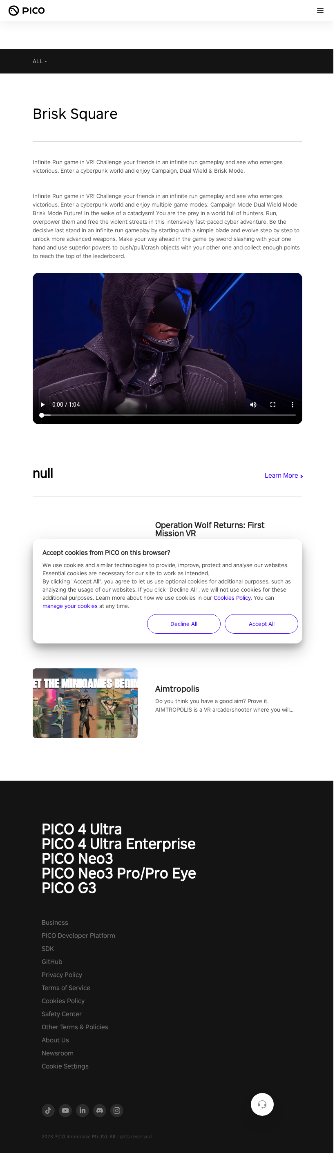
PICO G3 (69, 887)
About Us (55, 1040)
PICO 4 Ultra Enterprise (119, 843)
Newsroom (58, 1053)
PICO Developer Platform (78, 935)
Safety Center (62, 1014)
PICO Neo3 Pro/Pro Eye (119, 873)
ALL (38, 61)
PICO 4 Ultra (82, 829)
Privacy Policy (62, 974)
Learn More (281, 475)
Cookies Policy (63, 1001)
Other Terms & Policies (75, 1027)
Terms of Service (66, 988)
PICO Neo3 (77, 858)
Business (55, 922)
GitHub (52, 961)
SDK (48, 948)
